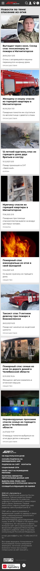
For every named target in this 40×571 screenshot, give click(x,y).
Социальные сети (10, 467)
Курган (6, 171)
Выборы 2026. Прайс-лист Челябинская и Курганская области (19, 482)
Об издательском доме (13, 456)
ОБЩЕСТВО (7, 280)
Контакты (26, 464)
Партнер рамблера (21, 560)
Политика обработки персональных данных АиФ (15, 477)
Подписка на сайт (11, 464)
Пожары (7, 227)
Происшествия (10, 65)
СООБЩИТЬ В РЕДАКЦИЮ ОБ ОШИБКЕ (18, 486)
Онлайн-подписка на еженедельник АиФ (12, 460)
